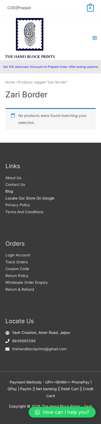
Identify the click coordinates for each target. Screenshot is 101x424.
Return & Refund (19, 289)
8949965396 (24, 341)
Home (10, 82)
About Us (13, 178)
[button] (62, 412)
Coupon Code (17, 269)
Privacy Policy (17, 205)
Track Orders (16, 262)
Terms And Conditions (24, 212)
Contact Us (15, 184)
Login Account (17, 255)
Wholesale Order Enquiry (26, 282)
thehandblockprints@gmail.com (39, 349)
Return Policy (17, 276)
